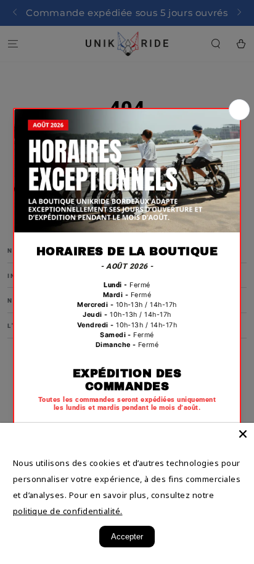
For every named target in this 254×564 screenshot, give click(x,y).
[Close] (243, 434)
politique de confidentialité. (68, 511)
